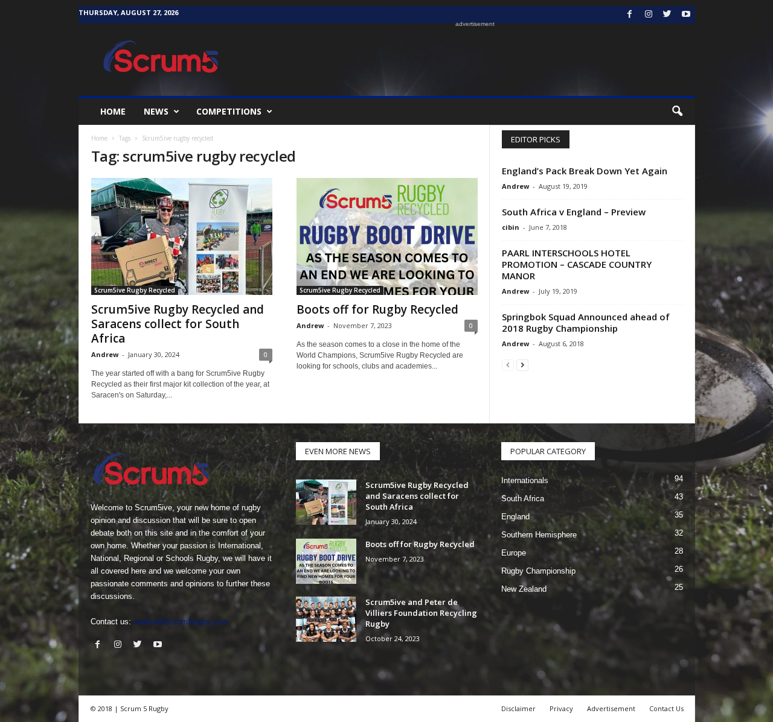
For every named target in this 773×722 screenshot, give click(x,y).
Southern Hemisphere (539, 534)
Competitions (228, 111)
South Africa (522, 498)
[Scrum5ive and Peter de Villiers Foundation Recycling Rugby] (326, 619)
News (156, 111)
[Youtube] (686, 15)
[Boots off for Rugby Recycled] (387, 236)
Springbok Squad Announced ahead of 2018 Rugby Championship (586, 322)
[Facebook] (630, 15)
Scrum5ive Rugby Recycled (134, 290)
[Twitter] (667, 15)
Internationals (524, 480)
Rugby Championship (538, 570)
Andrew (104, 354)
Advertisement (611, 708)
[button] (677, 111)
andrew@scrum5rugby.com (180, 621)
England (515, 516)
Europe (513, 552)
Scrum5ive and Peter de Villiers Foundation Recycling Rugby (421, 613)
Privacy (561, 708)
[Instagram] (648, 15)
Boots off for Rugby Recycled (377, 309)
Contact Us (666, 708)
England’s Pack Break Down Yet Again (584, 171)
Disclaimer (518, 708)
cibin (510, 227)
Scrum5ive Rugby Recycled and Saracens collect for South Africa (177, 324)
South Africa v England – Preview (574, 212)
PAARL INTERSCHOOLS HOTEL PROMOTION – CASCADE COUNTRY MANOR (577, 264)
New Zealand (524, 589)
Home (113, 111)
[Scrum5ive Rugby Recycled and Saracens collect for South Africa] (181, 236)
